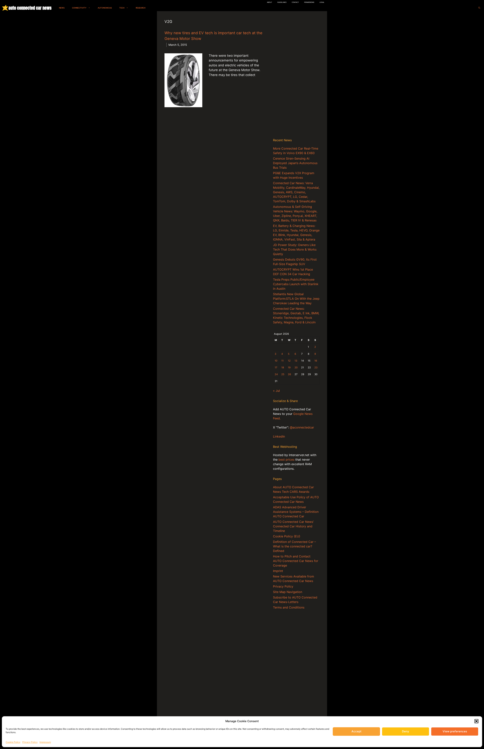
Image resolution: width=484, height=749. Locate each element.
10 (276, 360)
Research (140, 8)
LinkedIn (279, 436)
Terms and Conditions (288, 607)
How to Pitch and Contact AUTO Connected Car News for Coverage (295, 560)
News (61, 8)
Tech (121, 8)
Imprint (278, 571)
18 (282, 367)
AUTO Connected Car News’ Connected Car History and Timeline (293, 526)
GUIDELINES (281, 2)
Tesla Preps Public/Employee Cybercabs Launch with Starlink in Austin (295, 284)
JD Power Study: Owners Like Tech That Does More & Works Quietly (294, 249)
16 (315, 360)
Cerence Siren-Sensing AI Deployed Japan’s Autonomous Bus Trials (295, 163)
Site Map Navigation (287, 592)
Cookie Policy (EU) (286, 536)
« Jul (276, 391)
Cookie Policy (13, 742)
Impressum (45, 742)
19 (289, 367)
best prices (286, 459)
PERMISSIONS (309, 2)
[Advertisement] (296, 75)
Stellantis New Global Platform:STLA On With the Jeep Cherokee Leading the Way (296, 298)
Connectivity (79, 8)
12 (289, 360)
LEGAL (322, 2)
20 (296, 367)
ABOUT (269, 2)
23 (315, 367)
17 (276, 367)
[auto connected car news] (5, 8)
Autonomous (105, 8)
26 (289, 374)
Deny (405, 731)
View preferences (455, 731)
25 (282, 374)
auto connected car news (30, 8)
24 (276, 374)
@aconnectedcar (302, 427)
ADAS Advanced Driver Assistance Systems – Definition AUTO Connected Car (296, 511)
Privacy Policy (30, 742)
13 (296, 360)
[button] (476, 721)
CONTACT (295, 2)
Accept (356, 731)
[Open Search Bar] (479, 8)
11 (282, 360)
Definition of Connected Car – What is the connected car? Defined (294, 546)
